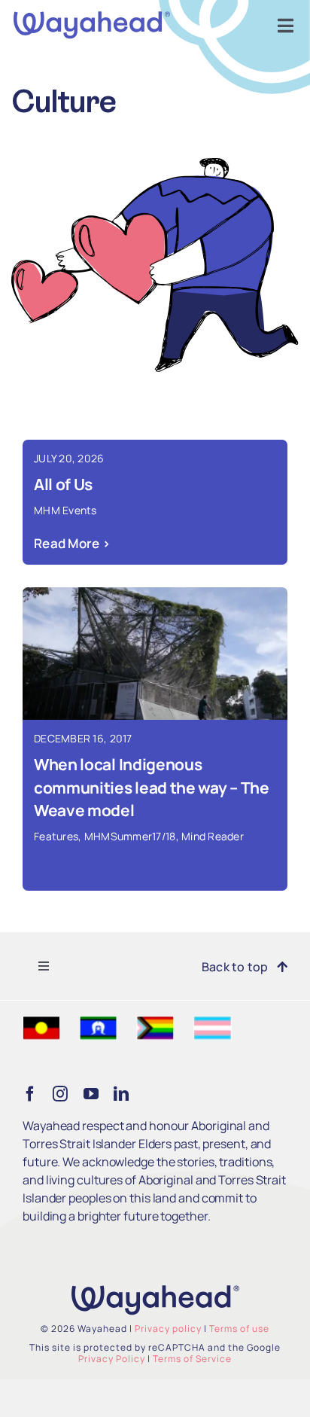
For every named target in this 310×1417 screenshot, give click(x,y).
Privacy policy (168, 1328)
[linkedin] (121, 1094)
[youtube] (91, 1094)
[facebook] (30, 1094)
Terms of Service (192, 1358)
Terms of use (239, 1328)
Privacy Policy (111, 1358)
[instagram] (60, 1094)
